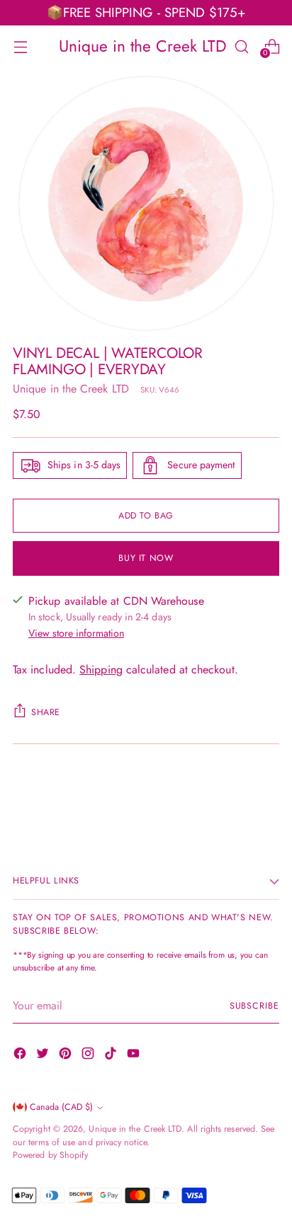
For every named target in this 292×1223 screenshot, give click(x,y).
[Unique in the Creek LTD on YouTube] (134, 1055)
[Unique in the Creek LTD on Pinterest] (66, 1055)
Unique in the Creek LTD (71, 389)
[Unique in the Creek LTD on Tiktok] (111, 1055)
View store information (76, 633)
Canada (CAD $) (61, 1107)
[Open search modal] (241, 46)
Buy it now (145, 558)
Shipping (101, 669)
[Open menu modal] (20, 46)
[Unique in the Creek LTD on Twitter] (43, 1055)
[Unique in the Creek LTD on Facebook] (21, 1055)
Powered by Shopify (50, 1155)
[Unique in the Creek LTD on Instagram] (89, 1055)
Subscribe (254, 1005)
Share (45, 712)
